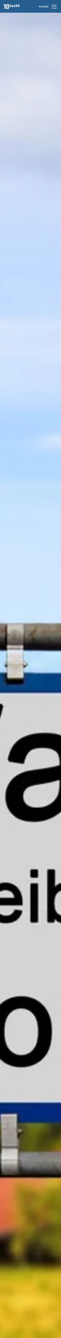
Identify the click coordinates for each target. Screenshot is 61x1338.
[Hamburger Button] (54, 6)
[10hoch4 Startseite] (11, 6)
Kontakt (43, 6)
